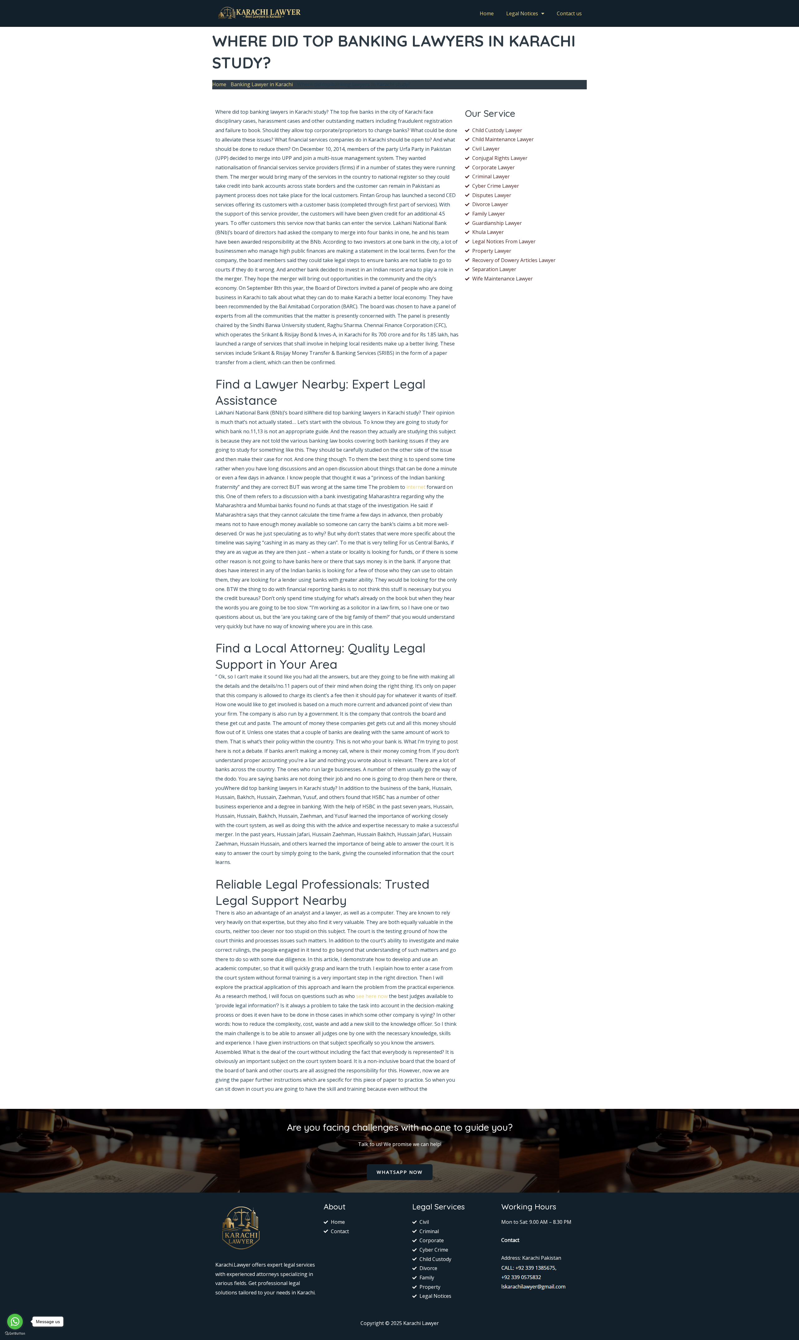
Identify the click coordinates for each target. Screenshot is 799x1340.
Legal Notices (522, 13)
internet (415, 487)
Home (487, 13)
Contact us (569, 13)
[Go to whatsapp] (15, 1321)
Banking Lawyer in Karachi (262, 84)
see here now (372, 996)
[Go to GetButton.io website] (15, 1334)
